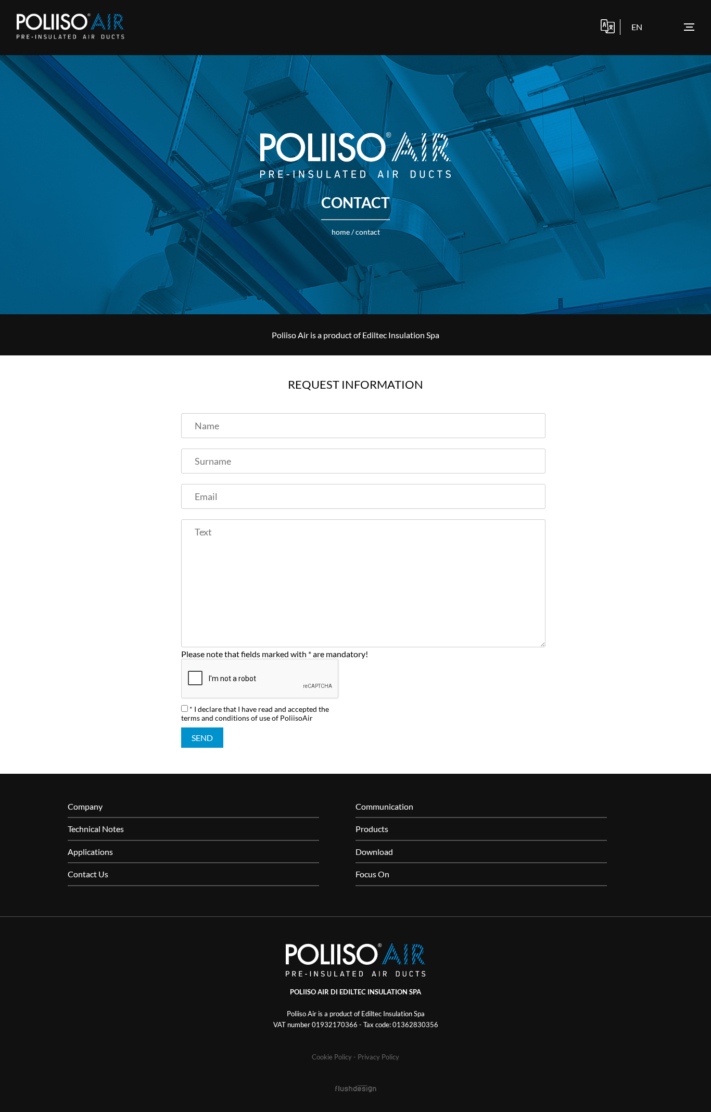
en (636, 27)
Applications (90, 852)
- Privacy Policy (376, 1057)
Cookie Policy (332, 1057)
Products (371, 829)
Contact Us (88, 874)
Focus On (372, 874)
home (341, 231)
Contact (367, 231)
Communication (384, 806)
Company (85, 806)
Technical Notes (96, 829)
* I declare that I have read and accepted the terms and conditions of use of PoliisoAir (255, 713)
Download (374, 852)
